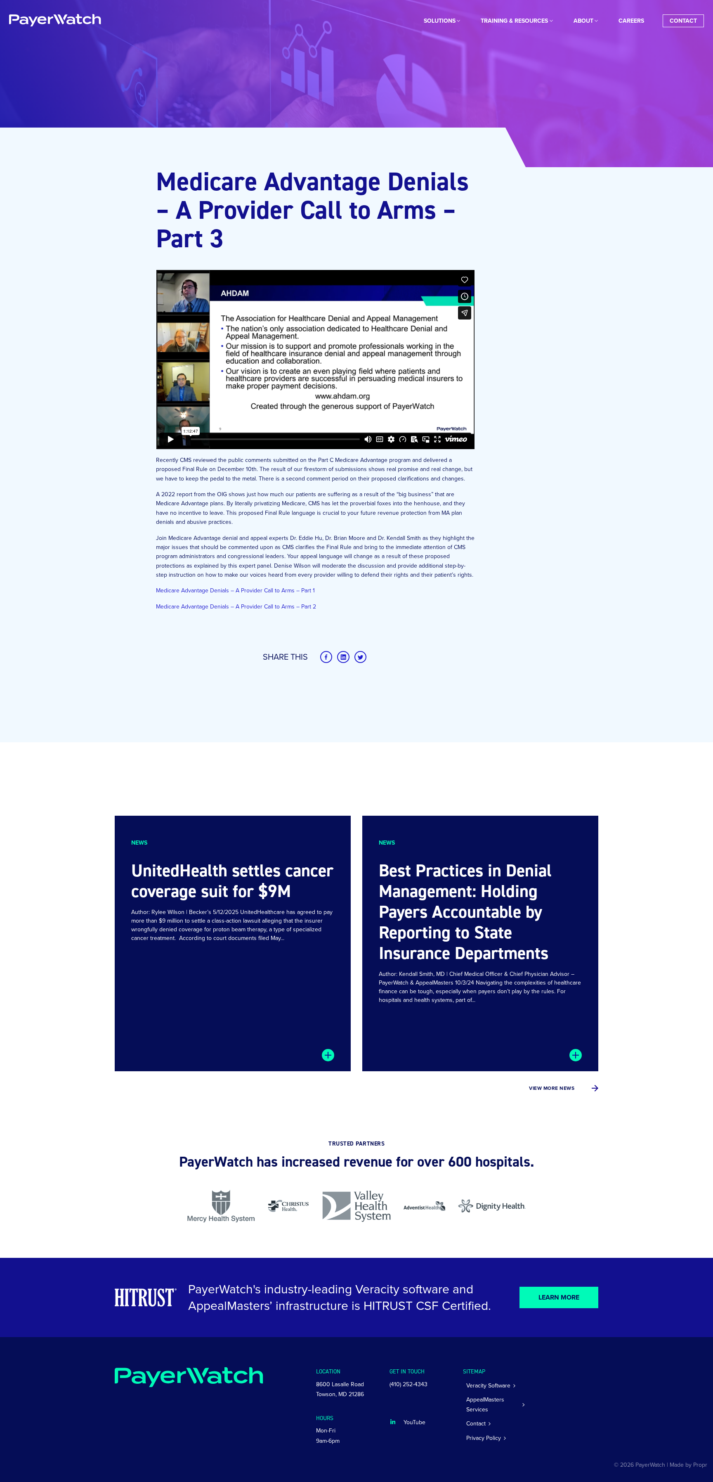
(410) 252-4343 (408, 1384)
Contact (683, 21)
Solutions (440, 21)
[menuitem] (439, 21)
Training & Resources (514, 21)
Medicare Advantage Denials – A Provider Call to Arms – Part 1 (235, 590)
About (583, 21)
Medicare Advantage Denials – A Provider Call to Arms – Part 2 (236, 606)
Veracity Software (488, 1385)
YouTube (414, 1422)
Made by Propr (688, 1465)
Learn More (559, 1297)
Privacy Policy (483, 1438)
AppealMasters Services (485, 1404)
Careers (631, 21)
